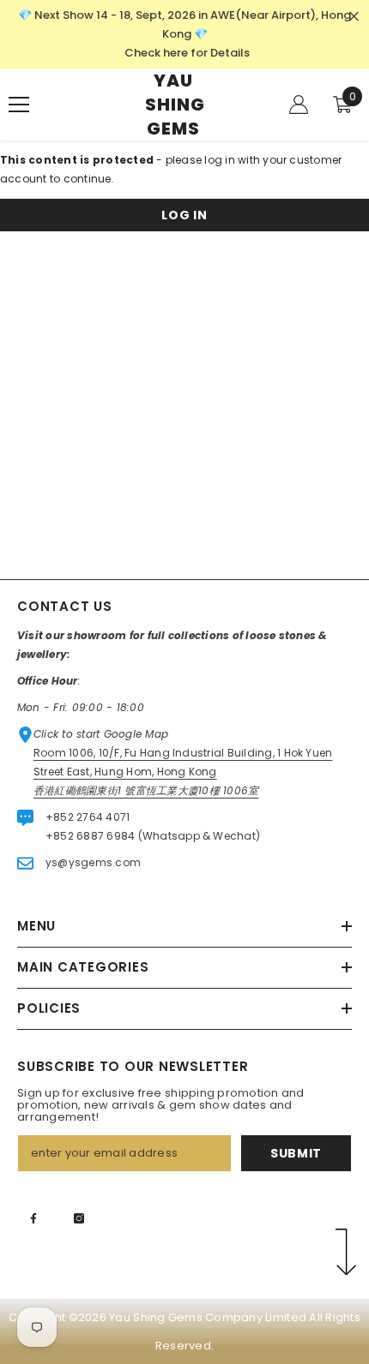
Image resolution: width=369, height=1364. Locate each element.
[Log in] (298, 104)
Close (354, 16)
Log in (184, 215)
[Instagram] (79, 1218)
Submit (296, 1153)
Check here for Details (187, 53)
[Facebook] (33, 1218)
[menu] (19, 104)
